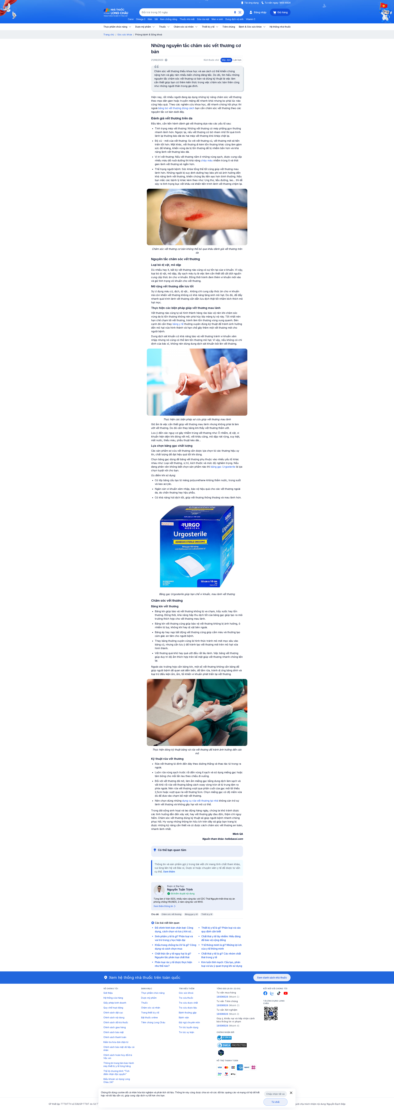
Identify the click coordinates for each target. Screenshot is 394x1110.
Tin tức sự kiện (186, 1032)
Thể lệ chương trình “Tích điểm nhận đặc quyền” (116, 1072)
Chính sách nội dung (113, 1017)
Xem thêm (169, 871)
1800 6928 (285, 2)
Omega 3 (140, 19)
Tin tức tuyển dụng (188, 1027)
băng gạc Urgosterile (223, 466)
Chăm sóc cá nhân (150, 1007)
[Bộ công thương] (224, 1038)
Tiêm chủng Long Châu (153, 1022)
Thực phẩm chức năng (153, 993)
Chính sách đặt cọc (113, 1012)
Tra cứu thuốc (186, 997)
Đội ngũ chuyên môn (189, 1022)
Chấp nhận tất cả (275, 1094)
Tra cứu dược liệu (188, 1007)
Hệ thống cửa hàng (113, 997)
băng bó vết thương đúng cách (176, 108)
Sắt (156, 19)
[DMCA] (232, 1045)
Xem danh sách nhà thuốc (272, 977)
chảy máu (207, 160)
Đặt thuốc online (149, 1017)
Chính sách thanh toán (114, 1037)
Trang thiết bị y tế (150, 1012)
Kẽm (150, 19)
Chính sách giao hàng (114, 1027)
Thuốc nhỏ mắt (187, 19)
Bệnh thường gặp (188, 1012)
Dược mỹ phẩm (149, 997)
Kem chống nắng (168, 19)
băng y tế (178, 323)
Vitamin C (250, 19)
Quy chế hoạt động (113, 1007)
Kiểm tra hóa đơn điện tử (115, 1042)
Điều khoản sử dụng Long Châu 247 (116, 1080)
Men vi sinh (217, 19)
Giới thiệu (108, 993)
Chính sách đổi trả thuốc (115, 1022)
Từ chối (275, 1102)
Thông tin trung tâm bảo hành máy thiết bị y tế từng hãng (118, 1064)
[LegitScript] (232, 1053)
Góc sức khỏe (124, 34)
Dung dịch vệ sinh (234, 19)
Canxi (131, 19)
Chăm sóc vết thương (171, 914)
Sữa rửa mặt (203, 19)
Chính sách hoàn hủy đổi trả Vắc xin (117, 1056)
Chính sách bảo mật (113, 1032)
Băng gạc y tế (191, 914)
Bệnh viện (184, 1017)
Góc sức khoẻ (186, 993)
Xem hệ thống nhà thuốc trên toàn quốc (144, 977)
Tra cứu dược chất (188, 1002)
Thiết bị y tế (206, 914)
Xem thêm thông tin (163, 906)
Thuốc (144, 1002)
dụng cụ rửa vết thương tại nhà (200, 800)
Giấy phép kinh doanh (114, 1002)
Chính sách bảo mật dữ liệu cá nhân (118, 1048)
